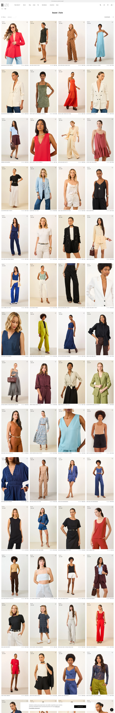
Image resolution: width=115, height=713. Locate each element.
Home (2, 8)
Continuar (80, 706)
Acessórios (52, 4)
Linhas (34, 4)
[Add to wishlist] (27, 22)
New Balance (44, 4)
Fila (38, 4)
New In (24, 4)
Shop (30, 4)
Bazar (57, 4)
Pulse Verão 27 (17, 4)
